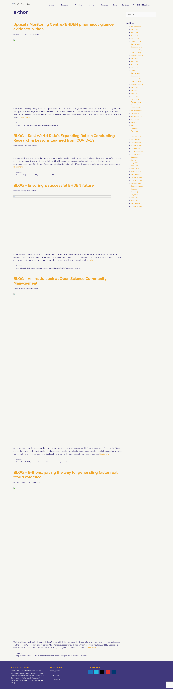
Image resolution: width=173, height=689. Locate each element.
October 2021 (136, 114)
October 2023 (136, 53)
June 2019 (134, 192)
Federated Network (41, 125)
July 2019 (134, 189)
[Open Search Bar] (157, 5)
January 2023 (135, 73)
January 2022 (135, 105)
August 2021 (135, 119)
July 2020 (134, 157)
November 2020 (136, 145)
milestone (69, 268)
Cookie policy (55, 679)
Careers (104, 5)
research (51, 125)
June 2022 (134, 90)
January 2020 (135, 174)
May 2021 (134, 128)
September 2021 (136, 116)
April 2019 (134, 198)
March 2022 (135, 99)
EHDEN (34, 175)
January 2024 (135, 44)
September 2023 (137, 56)
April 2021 (134, 131)
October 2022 (136, 82)
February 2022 (136, 102)
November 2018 (136, 206)
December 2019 (136, 177)
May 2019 (134, 195)
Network (64, 5)
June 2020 (134, 160)
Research (93, 5)
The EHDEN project (141, 5)
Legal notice (54, 675)
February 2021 (136, 137)
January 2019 (135, 203)
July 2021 (134, 122)
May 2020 (134, 163)
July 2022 (134, 87)
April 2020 (134, 166)
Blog (17, 175)
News (115, 5)
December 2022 (136, 76)
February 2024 (136, 41)
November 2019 (136, 180)
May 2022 (134, 93)
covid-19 (23, 175)
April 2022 (134, 96)
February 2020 (136, 171)
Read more (25, 117)
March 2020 (135, 169)
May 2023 (134, 61)
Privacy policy (55, 671)
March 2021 (135, 134)
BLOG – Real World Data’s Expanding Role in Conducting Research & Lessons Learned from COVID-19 (64, 138)
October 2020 (136, 148)
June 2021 (134, 125)
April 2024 (134, 35)
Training (78, 5)
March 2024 (135, 38)
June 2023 (134, 58)
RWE (57, 125)
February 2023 (136, 70)
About (51, 5)
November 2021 (136, 111)
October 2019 (136, 183)
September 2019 (137, 186)
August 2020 (135, 154)
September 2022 (137, 85)
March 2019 (135, 200)
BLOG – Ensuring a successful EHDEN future (53, 185)
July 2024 (134, 29)
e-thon (18, 125)
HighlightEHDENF (59, 268)
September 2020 (137, 151)
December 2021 (136, 108)
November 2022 (136, 79)
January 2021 (135, 140)
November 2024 (136, 27)
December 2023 (136, 47)
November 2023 (136, 50)
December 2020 (136, 143)
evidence (41, 175)
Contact (125, 5)
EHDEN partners (27, 125)
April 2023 (134, 64)
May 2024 (134, 32)
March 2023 (135, 67)
